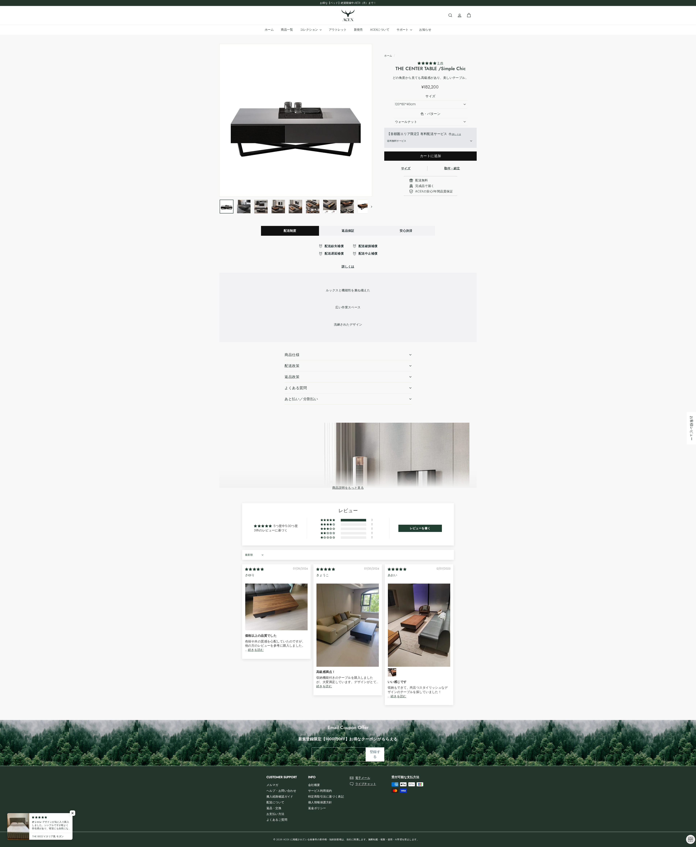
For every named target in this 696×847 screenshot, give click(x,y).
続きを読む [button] (256, 650)
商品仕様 (292, 354)
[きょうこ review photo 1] (347, 625)
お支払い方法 (275, 814)
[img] (254, 569)
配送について (275, 802)
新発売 (358, 30)
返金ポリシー (317, 808)
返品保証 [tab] (348, 230)
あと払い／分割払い (301, 398)
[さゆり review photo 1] (276, 606)
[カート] (468, 15)
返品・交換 (273, 808)
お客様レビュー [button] (691, 428)
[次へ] (370, 206)
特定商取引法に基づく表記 (326, 796)
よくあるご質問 (276, 820)
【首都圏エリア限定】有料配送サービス (424, 134)
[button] (427, 63)
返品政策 (292, 376)
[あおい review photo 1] (419, 625)
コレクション (309, 30)
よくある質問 (296, 387)
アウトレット (338, 30)
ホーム (269, 30)
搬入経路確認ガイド (279, 796)
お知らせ (425, 30)
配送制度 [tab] (290, 230)
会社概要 (314, 785)
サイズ (430, 96)
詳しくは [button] (456, 134)
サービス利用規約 (320, 791)
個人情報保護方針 (320, 802)
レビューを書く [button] (420, 528)
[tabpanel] (348, 256)
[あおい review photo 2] (392, 672)
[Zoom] (295, 120)
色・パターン (430, 113)
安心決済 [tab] (406, 230)
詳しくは (348, 266)
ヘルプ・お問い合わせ (281, 791)
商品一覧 (287, 30)
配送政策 (292, 365)
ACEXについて (379, 30)
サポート (403, 30)
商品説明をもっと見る (348, 488)
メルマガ (272, 785)
